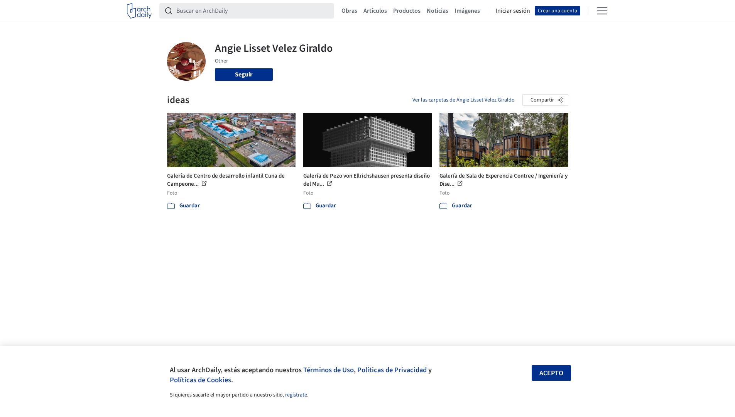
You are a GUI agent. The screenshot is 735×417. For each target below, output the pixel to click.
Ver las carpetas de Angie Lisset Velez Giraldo (463, 100)
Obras (349, 11)
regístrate (296, 395)
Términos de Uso (328, 370)
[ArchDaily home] (139, 11)
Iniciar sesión (513, 11)
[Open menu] (602, 11)
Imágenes (467, 11)
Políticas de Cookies (200, 380)
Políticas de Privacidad (392, 370)
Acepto (551, 373)
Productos (407, 11)
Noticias (437, 11)
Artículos (375, 11)
